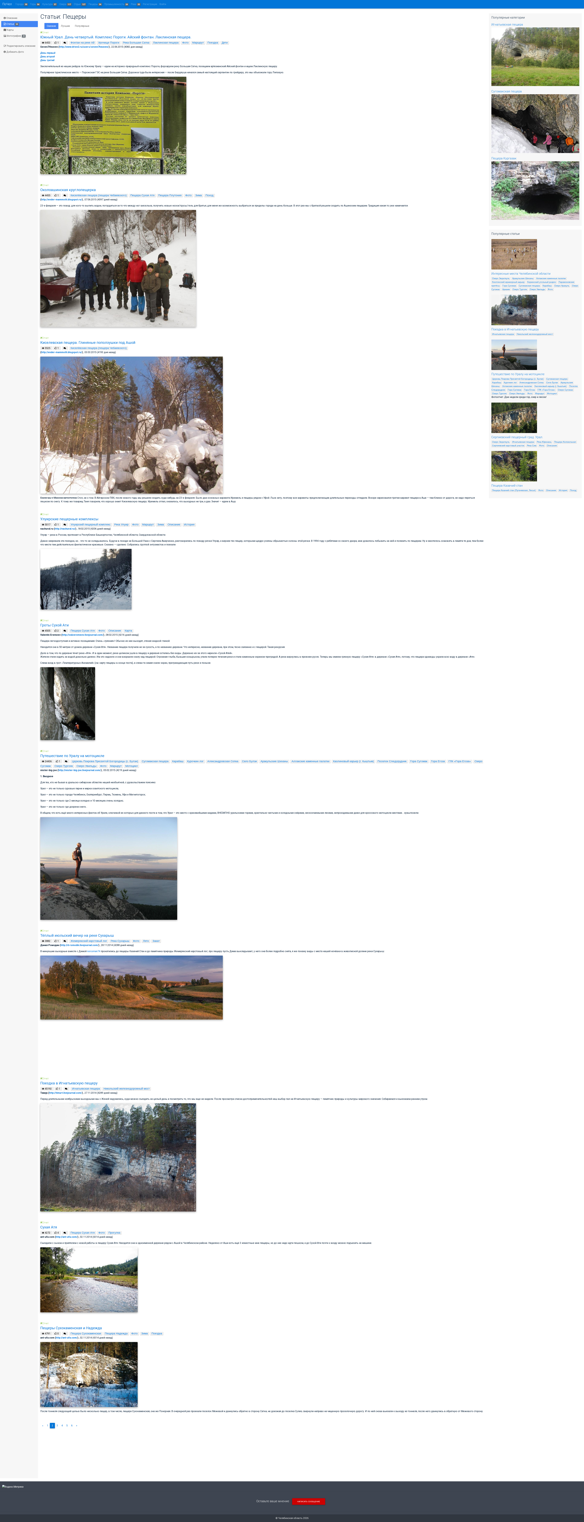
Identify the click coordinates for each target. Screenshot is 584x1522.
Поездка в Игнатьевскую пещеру (515, 329)
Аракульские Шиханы (274, 761)
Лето (146, 940)
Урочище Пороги (108, 42)
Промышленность (116, 4)
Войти (163, 4)
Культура (49, 4)
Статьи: (12, 24)
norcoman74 (93, 951)
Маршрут (198, 42)
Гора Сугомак (418, 761)
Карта (128, 630)
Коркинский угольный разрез (541, 282)
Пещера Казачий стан (507, 485)
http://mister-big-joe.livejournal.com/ (79, 770)
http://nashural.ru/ (65, 528)
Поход (209, 195)
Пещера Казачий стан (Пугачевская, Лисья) (514, 490)
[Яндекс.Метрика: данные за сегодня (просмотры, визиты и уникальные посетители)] (12, 1487)
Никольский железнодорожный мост (127, 1088)
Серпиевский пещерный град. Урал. (517, 437)
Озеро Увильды (86, 766)
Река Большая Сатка (136, 42)
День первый (47, 52)
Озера (65, 4)
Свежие (51, 26)
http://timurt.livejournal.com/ (65, 1092)
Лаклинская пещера (166, 42)
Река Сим (531, 445)
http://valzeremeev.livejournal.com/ (82, 634)
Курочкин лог (195, 761)
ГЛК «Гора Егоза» (459, 761)
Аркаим (506, 289)
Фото (185, 42)
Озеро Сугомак (565, 390)
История (189, 524)
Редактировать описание (20, 45)
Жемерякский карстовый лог (89, 940)
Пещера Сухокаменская (86, 1333)
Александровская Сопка (222, 761)
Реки (135, 4)
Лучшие (65, 26)
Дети (225, 42)
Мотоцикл (131, 766)
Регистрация (150, 4)
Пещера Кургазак (503, 158)
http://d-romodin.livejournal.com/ (79, 945)
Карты (10, 29)
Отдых (79, 4)
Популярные (82, 26)
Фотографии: (15, 35)
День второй (47, 56)
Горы (34, 4)
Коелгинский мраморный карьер (508, 282)
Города (21, 4)
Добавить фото (15, 51)
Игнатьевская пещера (86, 1088)
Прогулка (114, 1232)
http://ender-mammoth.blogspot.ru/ (61, 199)
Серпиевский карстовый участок (508, 445)
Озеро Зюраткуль (500, 278)
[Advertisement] (131, 1053)
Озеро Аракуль (561, 285)
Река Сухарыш (120, 940)
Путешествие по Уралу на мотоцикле (517, 374)
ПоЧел (7, 4)
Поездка (212, 42)
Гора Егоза (438, 761)
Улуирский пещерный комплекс (91, 524)
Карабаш (177, 761)
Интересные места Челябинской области (521, 273)
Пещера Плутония (170, 195)
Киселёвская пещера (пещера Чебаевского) (99, 195)
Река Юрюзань (544, 442)
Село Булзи (249, 761)
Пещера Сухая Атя (142, 195)
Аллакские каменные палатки (310, 761)
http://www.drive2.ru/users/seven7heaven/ (84, 46)
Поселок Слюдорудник (392, 761)
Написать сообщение (308, 1501)
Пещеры (95, 4)
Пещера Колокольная (565, 442)
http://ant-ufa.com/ (66, 1236)
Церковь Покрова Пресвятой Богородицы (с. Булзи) (105, 761)
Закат (156, 940)
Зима (198, 195)
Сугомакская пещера (155, 761)
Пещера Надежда (116, 1333)
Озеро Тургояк (63, 766)
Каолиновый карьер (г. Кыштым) (353, 761)
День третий (47, 60)
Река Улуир (121, 524)
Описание (11, 18)
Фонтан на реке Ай (82, 42)
